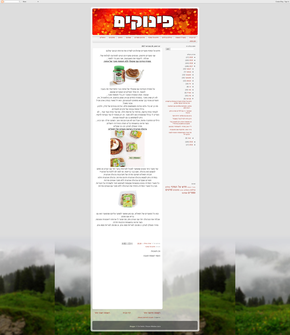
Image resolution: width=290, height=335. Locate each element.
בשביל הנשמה (180, 37)
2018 (191, 63)
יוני (190, 87)
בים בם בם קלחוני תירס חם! (182, 116)
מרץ (189, 96)
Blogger (132, 326)
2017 (191, 66)
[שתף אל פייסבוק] (125, 243)
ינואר (189, 138)
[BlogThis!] (129, 243)
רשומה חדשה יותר (152, 313)
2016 (191, 142)
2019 (191, 60)
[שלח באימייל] (131, 243)
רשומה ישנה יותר (102, 313)
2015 (191, 145)
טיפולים (102, 37)
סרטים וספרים (139, 37)
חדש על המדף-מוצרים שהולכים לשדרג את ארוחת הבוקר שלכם (179, 102)
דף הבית (192, 37)
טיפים (120, 37)
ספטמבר (188, 78)
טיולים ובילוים (167, 37)
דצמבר (188, 69)
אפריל (189, 93)
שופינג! (128, 37)
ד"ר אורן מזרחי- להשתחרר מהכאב (180, 126)
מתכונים (112, 37)
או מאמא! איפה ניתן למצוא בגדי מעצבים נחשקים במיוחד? (181, 122)
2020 (191, 57)
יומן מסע (193, 41)
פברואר (188, 99)
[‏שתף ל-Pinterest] (123, 243)
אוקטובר (188, 75)
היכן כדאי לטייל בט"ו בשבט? (182, 119)
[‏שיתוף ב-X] (127, 243)
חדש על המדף (153, 37)
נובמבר (188, 72)
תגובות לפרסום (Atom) (145, 317)
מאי (189, 90)
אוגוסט (188, 81)
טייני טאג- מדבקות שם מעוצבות (181, 129)
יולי (189, 84)
